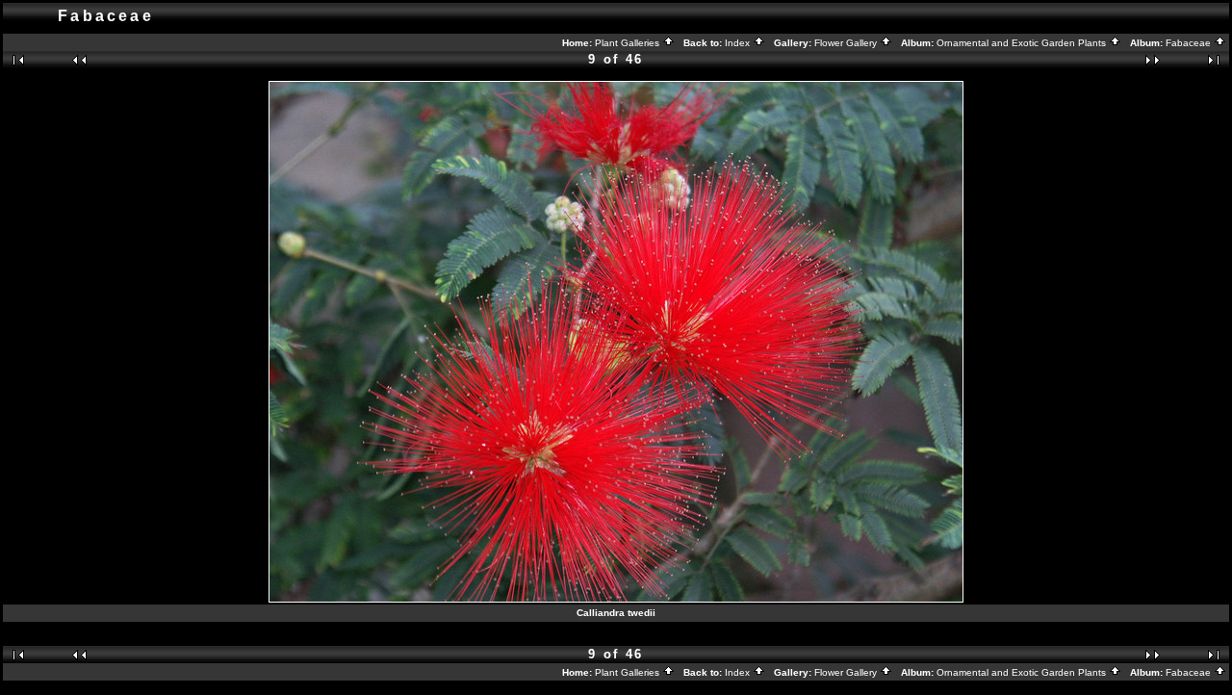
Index (739, 43)
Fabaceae (1190, 43)
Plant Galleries (628, 43)
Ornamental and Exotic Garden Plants (1023, 43)
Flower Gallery (847, 43)
